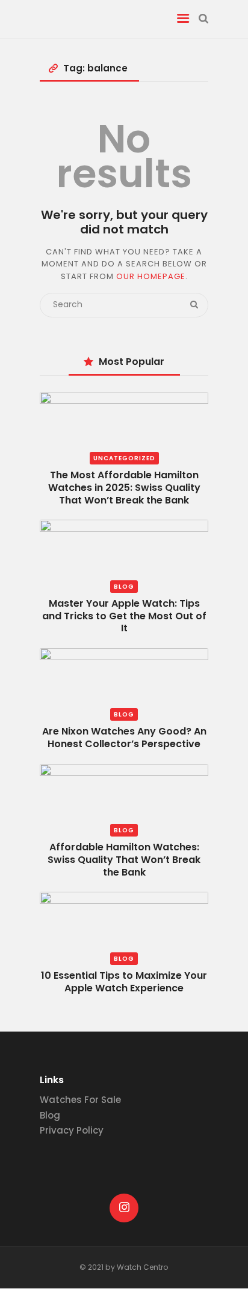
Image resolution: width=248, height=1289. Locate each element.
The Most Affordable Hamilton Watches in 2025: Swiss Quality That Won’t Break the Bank (124, 487)
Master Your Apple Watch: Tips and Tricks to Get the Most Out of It (124, 615)
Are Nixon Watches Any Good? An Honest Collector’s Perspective (124, 737)
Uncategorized (124, 458)
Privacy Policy (72, 1130)
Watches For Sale (80, 1099)
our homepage (150, 276)
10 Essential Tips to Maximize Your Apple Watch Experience (124, 982)
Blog (124, 586)
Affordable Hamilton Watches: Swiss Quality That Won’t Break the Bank (124, 859)
